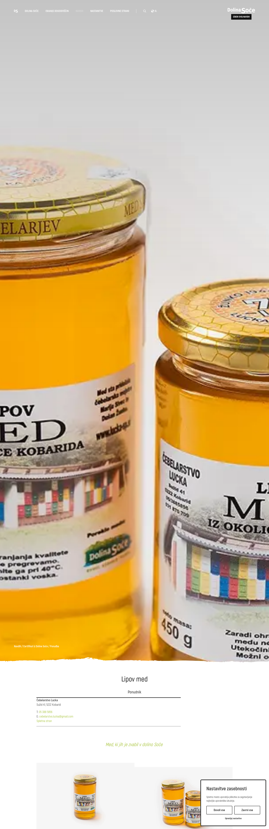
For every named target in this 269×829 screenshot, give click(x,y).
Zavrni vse (247, 810)
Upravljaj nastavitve (233, 818)
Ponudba (54, 646)
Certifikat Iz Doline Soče (35, 646)
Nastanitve (96, 11)
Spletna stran (44, 721)
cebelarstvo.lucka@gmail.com (56, 716)
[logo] (16, 11)
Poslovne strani (119, 11)
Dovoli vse (219, 810)
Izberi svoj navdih (241, 16)
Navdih (79, 11)
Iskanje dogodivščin (57, 11)
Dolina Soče (32, 11)
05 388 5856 (45, 712)
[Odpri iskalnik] (144, 11)
